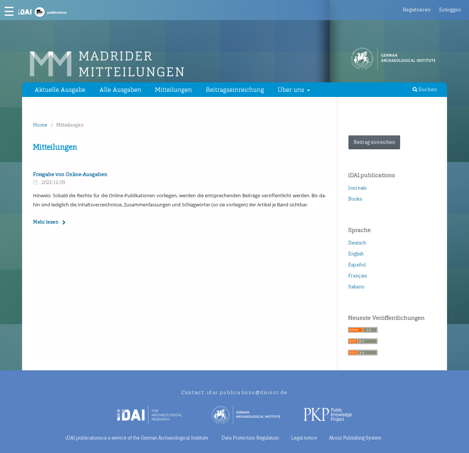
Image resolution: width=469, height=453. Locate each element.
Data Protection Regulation (250, 438)
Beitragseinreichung (235, 90)
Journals (357, 188)
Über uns (292, 90)
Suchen (427, 89)
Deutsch (357, 243)
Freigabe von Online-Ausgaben (70, 174)
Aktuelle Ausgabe (59, 90)
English (355, 254)
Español (357, 265)
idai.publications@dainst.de (247, 392)
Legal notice (304, 438)
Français (357, 276)
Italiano (356, 287)
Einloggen (450, 10)
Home (40, 125)
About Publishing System (355, 438)
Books (355, 199)
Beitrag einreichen (374, 142)
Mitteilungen (173, 90)
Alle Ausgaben (120, 90)
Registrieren (417, 10)
